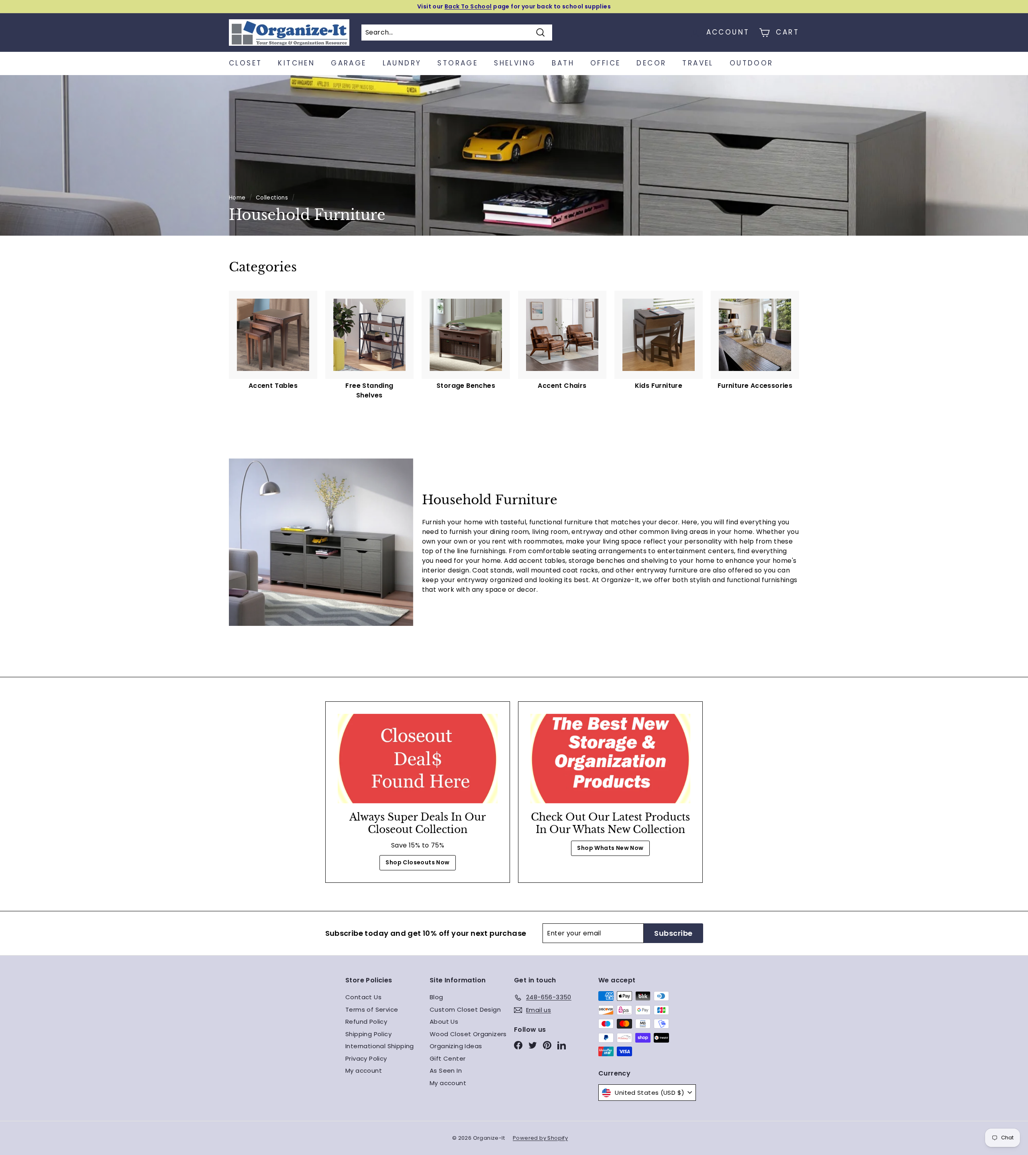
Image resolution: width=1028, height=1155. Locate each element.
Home (237, 198)
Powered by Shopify (540, 1138)
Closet (245, 63)
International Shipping (379, 1046)
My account (363, 1070)
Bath (563, 63)
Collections (272, 198)
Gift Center (447, 1058)
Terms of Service (371, 1009)
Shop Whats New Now (610, 848)
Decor (651, 63)
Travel (697, 63)
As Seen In (446, 1070)
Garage (348, 63)
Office (605, 63)
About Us (444, 1021)
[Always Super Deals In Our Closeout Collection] (418, 759)
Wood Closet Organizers (468, 1034)
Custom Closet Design (465, 1009)
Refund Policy (366, 1021)
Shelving (515, 63)
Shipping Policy (368, 1034)
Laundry (402, 63)
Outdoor (751, 63)
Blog (436, 997)
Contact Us (363, 997)
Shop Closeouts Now (417, 862)
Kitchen (296, 63)
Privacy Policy (366, 1058)
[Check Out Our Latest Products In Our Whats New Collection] (610, 759)
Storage (457, 63)
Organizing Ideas (456, 1046)
